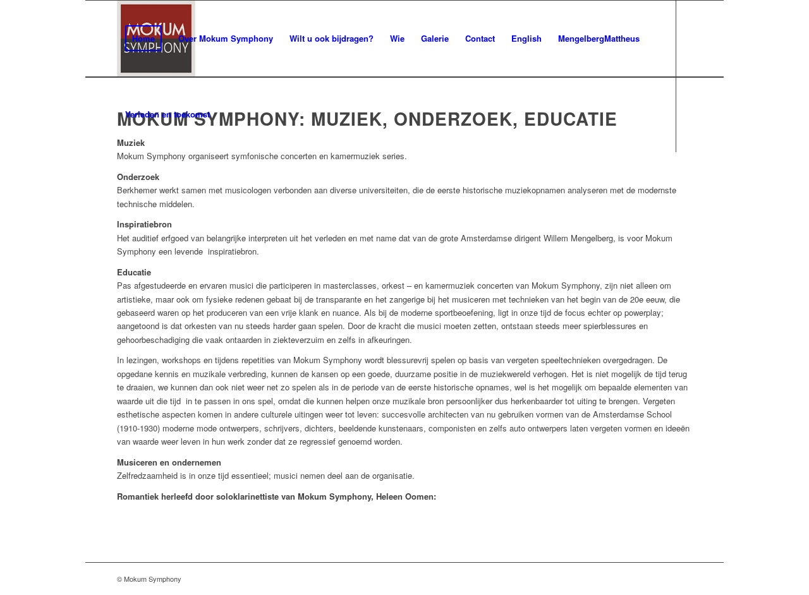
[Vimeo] (139, 189)
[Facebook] (120, 189)
